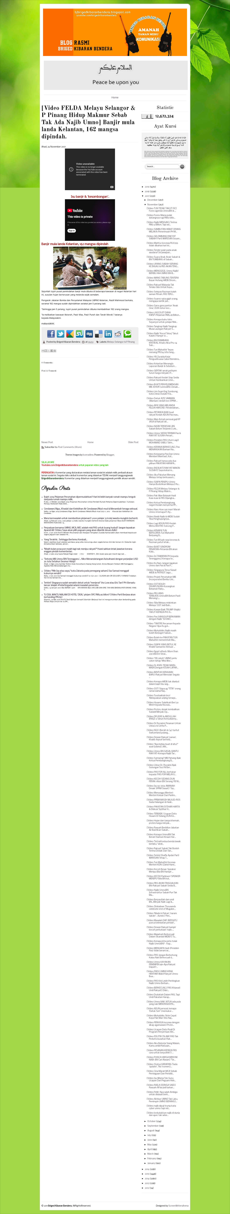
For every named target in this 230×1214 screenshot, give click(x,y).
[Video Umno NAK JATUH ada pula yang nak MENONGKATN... (164, 1003)
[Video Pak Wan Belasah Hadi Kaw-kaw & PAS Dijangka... (161, 497)
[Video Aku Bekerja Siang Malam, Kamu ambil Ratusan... (163, 1044)
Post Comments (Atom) (70, 447)
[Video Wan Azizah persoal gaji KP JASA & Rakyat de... (163, 420)
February (152, 1159)
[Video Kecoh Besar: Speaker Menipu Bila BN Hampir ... (161, 870)
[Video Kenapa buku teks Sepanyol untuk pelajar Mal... (162, 321)
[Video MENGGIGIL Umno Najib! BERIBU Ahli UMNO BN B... (163, 272)
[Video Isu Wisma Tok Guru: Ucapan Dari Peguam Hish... (161, 1079)
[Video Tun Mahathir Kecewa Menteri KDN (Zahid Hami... (161, 863)
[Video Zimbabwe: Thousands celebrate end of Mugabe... (161, 907)
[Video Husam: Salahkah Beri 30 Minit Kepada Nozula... (163, 704)
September (153, 1126)
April (149, 1149)
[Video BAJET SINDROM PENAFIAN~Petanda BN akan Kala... (162, 549)
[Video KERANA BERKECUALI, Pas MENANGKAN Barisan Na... (163, 448)
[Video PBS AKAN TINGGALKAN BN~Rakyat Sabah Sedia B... (162, 884)
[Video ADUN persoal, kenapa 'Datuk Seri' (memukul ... (161, 1010)
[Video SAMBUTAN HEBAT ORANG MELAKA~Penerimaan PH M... (164, 230)
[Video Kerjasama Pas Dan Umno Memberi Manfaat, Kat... (163, 455)
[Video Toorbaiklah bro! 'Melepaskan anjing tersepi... (162, 696)
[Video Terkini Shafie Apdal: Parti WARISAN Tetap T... (163, 856)
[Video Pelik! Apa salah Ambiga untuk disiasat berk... (162, 1093)
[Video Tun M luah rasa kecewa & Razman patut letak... (163, 541)
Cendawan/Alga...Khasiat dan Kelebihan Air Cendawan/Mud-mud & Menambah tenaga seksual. (91, 509)
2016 (147, 1169)
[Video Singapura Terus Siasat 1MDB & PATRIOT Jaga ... (161, 571)
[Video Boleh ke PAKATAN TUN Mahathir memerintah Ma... (162, 638)
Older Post (133, 442)
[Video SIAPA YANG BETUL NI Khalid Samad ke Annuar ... (161, 646)
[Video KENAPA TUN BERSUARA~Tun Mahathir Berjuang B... (160, 533)
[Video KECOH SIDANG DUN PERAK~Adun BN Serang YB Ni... (163, 780)
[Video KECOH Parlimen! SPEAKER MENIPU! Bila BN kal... (163, 877)
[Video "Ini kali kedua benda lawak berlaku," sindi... (164, 842)
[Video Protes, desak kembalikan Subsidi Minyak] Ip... (163, 710)
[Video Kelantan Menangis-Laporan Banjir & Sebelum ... (161, 365)
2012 (147, 1188)
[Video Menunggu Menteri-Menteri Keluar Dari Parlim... (161, 794)
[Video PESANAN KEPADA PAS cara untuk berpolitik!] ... (162, 1051)
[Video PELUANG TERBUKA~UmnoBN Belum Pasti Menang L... (163, 596)
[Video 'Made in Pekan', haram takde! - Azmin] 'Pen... (162, 914)
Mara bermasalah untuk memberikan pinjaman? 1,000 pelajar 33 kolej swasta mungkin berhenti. (91, 518)
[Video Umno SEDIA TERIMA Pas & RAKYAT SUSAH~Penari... (164, 434)
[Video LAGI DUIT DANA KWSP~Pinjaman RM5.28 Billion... (163, 314)
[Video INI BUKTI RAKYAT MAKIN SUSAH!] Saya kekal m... (163, 469)
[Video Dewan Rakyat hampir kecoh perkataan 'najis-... (161, 928)
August (151, 1131)
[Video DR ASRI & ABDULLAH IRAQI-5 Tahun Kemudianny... (162, 717)
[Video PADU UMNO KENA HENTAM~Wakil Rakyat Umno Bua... (162, 974)
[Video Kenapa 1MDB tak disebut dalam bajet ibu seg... (163, 683)
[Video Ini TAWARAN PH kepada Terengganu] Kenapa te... (162, 557)
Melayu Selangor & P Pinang (121, 342)
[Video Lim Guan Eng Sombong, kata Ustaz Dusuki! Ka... (162, 392)
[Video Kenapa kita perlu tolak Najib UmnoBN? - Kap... (162, 942)
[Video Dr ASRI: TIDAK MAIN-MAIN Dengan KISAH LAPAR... (162, 666)
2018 (147, 191)
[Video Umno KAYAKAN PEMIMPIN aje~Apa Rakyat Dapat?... (161, 964)
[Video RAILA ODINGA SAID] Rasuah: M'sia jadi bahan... (161, 1086)
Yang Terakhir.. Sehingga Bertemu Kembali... (65, 540)
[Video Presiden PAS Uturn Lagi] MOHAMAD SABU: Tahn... (163, 441)
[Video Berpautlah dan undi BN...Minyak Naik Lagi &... (160, 901)
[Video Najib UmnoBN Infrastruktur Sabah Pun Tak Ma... (162, 892)
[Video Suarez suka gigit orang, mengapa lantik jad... (162, 300)
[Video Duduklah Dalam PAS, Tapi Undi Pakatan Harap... (163, 996)
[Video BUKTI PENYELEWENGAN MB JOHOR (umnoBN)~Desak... (163, 385)
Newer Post (47, 442)
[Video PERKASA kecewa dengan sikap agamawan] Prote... (163, 1023)
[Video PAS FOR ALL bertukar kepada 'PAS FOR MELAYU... (161, 773)
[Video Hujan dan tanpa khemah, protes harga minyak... (163, 822)
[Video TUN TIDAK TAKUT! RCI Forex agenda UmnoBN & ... (162, 209)
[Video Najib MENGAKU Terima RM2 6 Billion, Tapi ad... (162, 223)
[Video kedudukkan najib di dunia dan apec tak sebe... (163, 1114)
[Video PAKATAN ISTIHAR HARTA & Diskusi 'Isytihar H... (163, 808)
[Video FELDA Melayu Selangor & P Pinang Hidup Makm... (163, 490)
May (149, 1145)
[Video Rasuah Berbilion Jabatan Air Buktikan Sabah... (163, 829)
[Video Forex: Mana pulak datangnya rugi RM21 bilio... (161, 216)
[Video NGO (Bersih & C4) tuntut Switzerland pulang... (163, 731)
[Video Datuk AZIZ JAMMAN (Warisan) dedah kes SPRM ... (162, 399)
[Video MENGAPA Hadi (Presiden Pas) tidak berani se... (163, 949)
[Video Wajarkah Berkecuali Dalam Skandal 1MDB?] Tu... (161, 935)
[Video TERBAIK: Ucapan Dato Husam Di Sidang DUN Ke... (162, 815)
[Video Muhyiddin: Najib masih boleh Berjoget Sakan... (161, 632)
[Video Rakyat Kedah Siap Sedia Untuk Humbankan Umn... (163, 379)
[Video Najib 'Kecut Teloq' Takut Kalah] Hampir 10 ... (162, 334)
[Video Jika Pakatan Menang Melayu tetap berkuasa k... (161, 476)
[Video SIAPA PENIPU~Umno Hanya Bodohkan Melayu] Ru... (163, 483)
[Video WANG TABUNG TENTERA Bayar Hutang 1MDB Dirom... (163, 279)
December (152, 200)
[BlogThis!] (45, 350)
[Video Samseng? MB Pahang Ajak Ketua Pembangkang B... (164, 759)
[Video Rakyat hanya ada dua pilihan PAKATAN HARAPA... (161, 462)
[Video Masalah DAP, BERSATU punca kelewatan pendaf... (162, 921)
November (152, 205)
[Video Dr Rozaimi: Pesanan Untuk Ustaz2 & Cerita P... (164, 724)
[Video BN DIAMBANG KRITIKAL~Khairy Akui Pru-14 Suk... (162, 343)
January (151, 1163)
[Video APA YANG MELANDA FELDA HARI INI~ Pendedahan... (163, 406)
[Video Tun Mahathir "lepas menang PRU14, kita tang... (161, 351)
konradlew (88, 455)
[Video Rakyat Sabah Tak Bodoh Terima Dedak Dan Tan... (163, 849)
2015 (147, 1174)
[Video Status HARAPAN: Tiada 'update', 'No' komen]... (162, 1065)
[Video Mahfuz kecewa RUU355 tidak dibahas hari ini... (162, 244)
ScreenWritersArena (179, 1206)
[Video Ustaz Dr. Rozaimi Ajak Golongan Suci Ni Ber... (161, 766)
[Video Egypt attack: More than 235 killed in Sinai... (162, 652)
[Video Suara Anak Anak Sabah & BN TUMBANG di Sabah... (163, 258)
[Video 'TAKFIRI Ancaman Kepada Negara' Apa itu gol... (163, 625)
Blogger (110, 455)
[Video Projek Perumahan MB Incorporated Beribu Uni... (161, 578)
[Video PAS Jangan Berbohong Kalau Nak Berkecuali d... (162, 956)
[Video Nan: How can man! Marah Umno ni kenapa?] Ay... (163, 511)
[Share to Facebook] (51, 350)
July (149, 1135)
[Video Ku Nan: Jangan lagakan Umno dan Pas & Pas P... (162, 564)
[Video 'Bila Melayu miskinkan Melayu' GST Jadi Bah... (161, 604)
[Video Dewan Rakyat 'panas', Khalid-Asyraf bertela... (161, 738)
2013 (147, 1183)
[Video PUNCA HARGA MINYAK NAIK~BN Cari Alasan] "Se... (162, 1058)
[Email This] (42, 350)
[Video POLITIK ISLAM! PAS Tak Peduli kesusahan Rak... (162, 1037)
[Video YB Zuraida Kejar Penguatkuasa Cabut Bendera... (163, 358)
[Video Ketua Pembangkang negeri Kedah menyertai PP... (162, 504)
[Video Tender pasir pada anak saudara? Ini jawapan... (162, 251)
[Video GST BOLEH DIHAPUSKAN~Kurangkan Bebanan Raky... (161, 586)
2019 (147, 187)
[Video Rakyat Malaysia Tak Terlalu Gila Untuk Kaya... (160, 286)
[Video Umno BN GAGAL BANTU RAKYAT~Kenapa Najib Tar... (163, 752)
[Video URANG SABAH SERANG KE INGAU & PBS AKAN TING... (163, 265)
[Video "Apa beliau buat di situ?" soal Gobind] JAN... (162, 745)
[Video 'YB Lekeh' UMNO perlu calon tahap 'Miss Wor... (162, 659)
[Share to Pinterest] (54, 350)
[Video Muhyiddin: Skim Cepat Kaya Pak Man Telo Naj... (161, 1017)
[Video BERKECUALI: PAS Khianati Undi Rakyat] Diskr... (163, 989)
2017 (147, 196)
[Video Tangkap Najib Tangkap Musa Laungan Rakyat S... (162, 327)
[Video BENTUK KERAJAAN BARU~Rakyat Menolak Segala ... (163, 674)
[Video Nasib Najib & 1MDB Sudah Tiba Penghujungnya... (163, 518)
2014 (147, 1179)
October (151, 1121)
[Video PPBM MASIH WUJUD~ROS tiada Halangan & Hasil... (163, 801)
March (150, 1154)
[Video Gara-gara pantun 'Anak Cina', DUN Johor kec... (162, 307)
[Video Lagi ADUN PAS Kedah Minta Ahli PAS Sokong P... (161, 524)
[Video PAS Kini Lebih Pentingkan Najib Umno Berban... (163, 982)
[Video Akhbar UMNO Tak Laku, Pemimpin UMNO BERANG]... (162, 1100)
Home (115, 97)
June (149, 1140)
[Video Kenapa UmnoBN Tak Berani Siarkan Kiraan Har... (161, 836)
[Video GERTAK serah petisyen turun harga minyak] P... (162, 372)
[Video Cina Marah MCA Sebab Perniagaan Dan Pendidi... (162, 1072)
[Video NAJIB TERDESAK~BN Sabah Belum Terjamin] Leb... (162, 427)
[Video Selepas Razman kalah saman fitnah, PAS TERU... (161, 293)
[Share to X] (48, 350)
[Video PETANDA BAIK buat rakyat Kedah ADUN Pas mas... (163, 413)
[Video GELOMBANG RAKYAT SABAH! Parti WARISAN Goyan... (164, 237)
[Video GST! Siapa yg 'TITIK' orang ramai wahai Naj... (164, 690)
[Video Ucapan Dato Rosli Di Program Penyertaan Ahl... (161, 1031)
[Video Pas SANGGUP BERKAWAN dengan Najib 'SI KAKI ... (163, 618)
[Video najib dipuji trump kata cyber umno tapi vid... (161, 1107)
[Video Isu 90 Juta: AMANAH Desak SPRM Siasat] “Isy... (161, 787)
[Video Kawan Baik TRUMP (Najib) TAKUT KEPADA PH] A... (164, 611)
